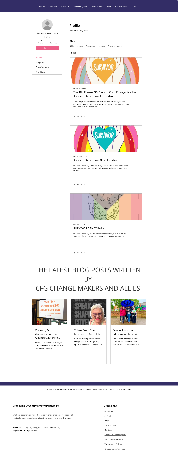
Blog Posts (40, 62)
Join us (107, 416)
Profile (39, 57)
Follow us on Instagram (115, 435)
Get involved (110, 425)
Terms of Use (113, 389)
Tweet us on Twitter (113, 444)
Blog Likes (40, 72)
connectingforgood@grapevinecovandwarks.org (39, 427)
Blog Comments (43, 67)
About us (108, 411)
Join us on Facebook (113, 439)
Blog (106, 420)
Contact (108, 430)
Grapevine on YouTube (114, 449)
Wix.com (104, 389)
